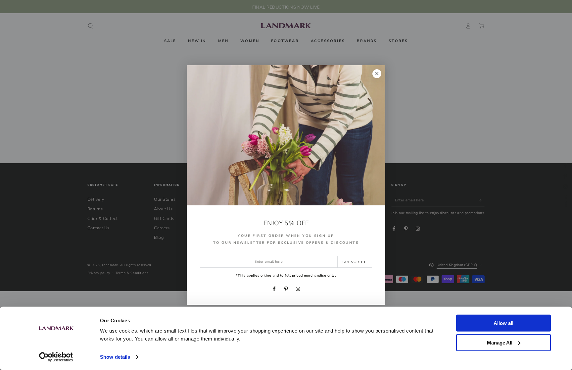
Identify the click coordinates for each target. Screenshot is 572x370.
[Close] (377, 73)
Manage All (499, 342)
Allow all (503, 323)
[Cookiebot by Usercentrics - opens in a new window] (56, 357)
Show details (115, 357)
